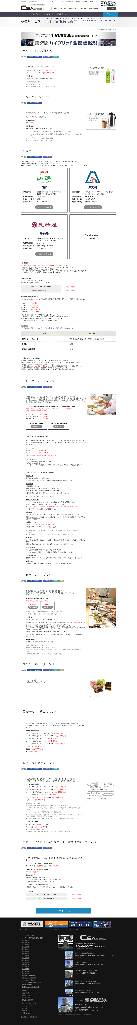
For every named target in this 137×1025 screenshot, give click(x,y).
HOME (54, 1)
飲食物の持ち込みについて (90, 20)
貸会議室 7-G (25, 973)
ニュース (60, 1)
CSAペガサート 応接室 (28, 980)
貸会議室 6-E (25, 958)
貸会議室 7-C (25, 966)
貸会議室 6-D (25, 955)
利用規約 (85, 1)
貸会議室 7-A (25, 962)
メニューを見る (43, 207)
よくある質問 (82, 8)
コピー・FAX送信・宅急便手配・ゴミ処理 (60, 22)
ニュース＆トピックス (29, 1004)
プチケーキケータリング (71, 20)
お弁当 (81, 18)
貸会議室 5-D (25, 947)
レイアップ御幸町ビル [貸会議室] (32, 938)
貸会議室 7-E (25, 971)
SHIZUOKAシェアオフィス (52, 929)
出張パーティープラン (54, 20)
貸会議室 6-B (25, 951)
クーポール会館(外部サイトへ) (31, 982)
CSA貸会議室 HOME (28, 935)
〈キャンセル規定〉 (37, 509)
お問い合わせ (93, 1)
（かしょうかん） (82, 981)
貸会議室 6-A (25, 949)
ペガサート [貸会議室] (29, 975)
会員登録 (111, 8)
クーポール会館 (74, 929)
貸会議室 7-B (25, 964)
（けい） (78, 990)
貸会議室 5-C (25, 944)
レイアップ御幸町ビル (30, 14)
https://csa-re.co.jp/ (84, 1009)
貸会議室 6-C (25, 953)
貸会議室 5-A (25, 940)
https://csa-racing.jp (99, 929)
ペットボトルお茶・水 (54, 18)
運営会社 (78, 1)
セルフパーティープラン (93, 18)
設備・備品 (63, 8)
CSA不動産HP (25, 929)
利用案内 (55, 8)
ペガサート (47, 14)
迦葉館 (58, 14)
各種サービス (72, 8)
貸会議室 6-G (25, 960)
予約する (110, 14)
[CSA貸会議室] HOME (102, 29)
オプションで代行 (39, 496)
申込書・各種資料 (93, 8)
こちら (66, 362)
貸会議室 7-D (25, 969)
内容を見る (35, 426)
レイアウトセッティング (108, 20)
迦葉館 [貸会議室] (27, 984)
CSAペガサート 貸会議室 (29, 978)
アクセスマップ (69, 1)
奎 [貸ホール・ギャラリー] (30, 987)
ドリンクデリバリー (70, 18)
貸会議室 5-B (25, 942)
